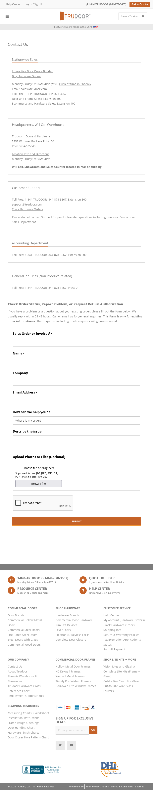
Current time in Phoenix (75, 84)
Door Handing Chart (21, 727)
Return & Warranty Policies (121, 635)
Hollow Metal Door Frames (73, 666)
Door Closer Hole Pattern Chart (28, 737)
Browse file (38, 484)
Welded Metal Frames (70, 676)
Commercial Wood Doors (24, 644)
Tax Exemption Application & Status (122, 642)
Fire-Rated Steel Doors (22, 635)
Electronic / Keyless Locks (72, 635)
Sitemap (139, 786)
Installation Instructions (23, 718)
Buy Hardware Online (26, 76)
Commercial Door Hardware (74, 620)
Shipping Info (112, 630)
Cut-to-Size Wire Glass (118, 686)
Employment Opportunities (26, 696)
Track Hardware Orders (27, 209)
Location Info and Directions (30, 154)
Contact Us (15, 666)
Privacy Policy (76, 786)
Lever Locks (63, 630)
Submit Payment (114, 649)
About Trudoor (17, 671)
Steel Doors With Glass (23, 639)
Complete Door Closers (71, 639)
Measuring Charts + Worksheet (28, 713)
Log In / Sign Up (34, 4)
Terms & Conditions (122, 786)
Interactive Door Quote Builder (32, 71)
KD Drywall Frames (68, 671)
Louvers (108, 691)
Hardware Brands (67, 615)
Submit (76, 521)
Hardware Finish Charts (23, 732)
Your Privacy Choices (97, 786)
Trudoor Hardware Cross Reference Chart (24, 688)
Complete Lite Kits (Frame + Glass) (121, 674)
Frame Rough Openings (23, 723)
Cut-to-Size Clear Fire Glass (121, 681)
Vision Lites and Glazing (119, 666)
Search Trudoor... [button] (130, 16)
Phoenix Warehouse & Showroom (22, 678)
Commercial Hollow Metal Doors (25, 622)
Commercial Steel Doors (24, 630)
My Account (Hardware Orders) (124, 620)
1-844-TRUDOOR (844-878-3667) (107, 4)
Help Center (13, 4)
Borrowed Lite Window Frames (76, 686)
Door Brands (16, 615)
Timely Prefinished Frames (73, 681)
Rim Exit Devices (66, 625)
